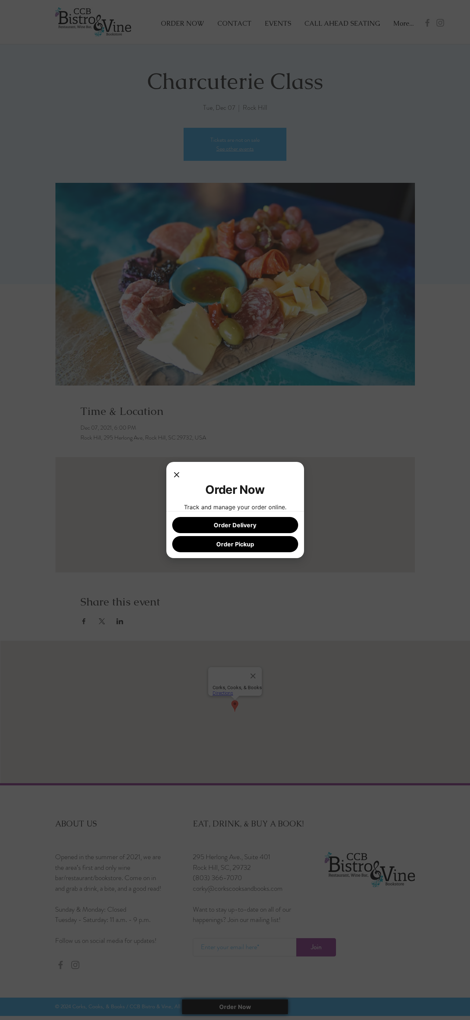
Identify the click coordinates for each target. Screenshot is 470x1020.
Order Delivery (235, 525)
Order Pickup (235, 544)
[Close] (176, 475)
